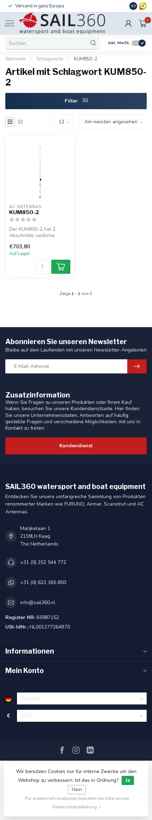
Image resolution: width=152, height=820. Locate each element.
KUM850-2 (85, 59)
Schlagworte (49, 59)
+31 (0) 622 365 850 (43, 582)
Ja (127, 780)
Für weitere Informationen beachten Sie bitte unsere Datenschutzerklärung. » (77, 802)
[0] (143, 23)
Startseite (15, 59)
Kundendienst (76, 445)
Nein (77, 789)
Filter (72, 101)
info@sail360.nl (37, 602)
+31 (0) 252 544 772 (43, 562)
